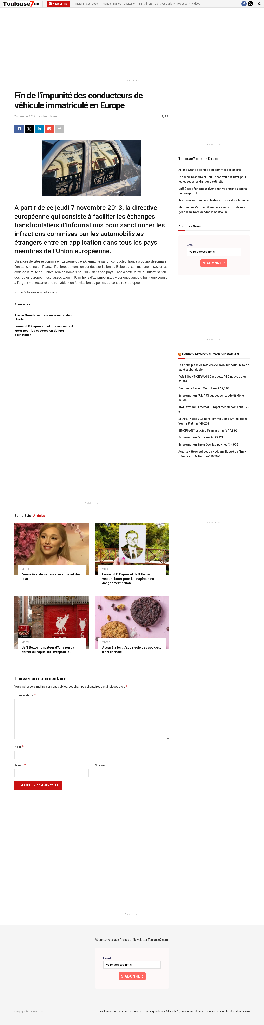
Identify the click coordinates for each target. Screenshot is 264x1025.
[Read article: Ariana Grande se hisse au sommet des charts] (51, 549)
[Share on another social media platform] (59, 129)
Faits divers (145, 3)
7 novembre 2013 (24, 116)
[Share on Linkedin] (39, 129)
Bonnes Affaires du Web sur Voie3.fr (210, 354)
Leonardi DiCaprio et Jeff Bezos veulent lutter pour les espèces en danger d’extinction (43, 330)
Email (190, 244)
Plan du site (243, 1011)
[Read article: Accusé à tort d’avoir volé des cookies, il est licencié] (132, 622)
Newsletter (60, 3)
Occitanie (129, 3)
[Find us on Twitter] (250, 3)
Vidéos (196, 3)
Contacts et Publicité (219, 1011)
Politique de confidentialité (162, 1011)
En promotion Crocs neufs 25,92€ (200, 437)
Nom (19, 747)
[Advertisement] (132, 42)
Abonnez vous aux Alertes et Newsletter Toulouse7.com (131, 939)
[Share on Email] (49, 129)
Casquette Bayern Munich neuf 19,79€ (203, 388)
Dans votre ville (163, 3)
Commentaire (25, 695)
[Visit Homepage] (21, 4)
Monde (107, 3)
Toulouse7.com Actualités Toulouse (121, 1011)
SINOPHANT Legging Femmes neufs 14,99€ (207, 430)
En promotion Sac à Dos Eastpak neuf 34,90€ (208, 444)
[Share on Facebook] (19, 129)
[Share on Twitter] (29, 129)
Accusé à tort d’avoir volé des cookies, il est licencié (213, 200)
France (117, 3)
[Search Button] (259, 3)
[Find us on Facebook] (244, 3)
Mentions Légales (192, 1011)
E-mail (20, 765)
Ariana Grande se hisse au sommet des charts (209, 169)
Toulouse (182, 3)
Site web (100, 765)
